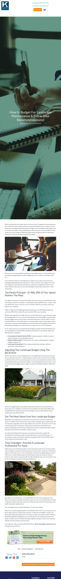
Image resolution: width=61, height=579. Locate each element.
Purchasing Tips (39, 549)
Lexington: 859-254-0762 (40, 3)
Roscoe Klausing (24, 123)
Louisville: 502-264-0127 (40, 6)
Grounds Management (27, 549)
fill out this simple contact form (44, 524)
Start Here (38, 9)
